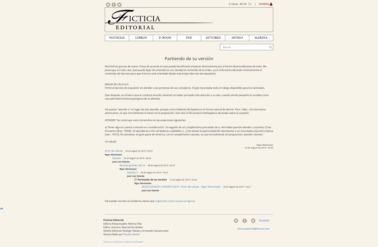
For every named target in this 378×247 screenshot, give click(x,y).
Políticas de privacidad (134, 242)
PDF (189, 38)
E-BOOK (165, 38)
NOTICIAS (117, 38)
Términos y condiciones (113, 242)
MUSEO (237, 38)
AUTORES (213, 38)
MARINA (261, 38)
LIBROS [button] (141, 38)
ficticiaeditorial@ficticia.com (253, 228)
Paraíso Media (131, 234)
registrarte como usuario (169, 201)
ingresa (190, 201)
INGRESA (264, 4)
